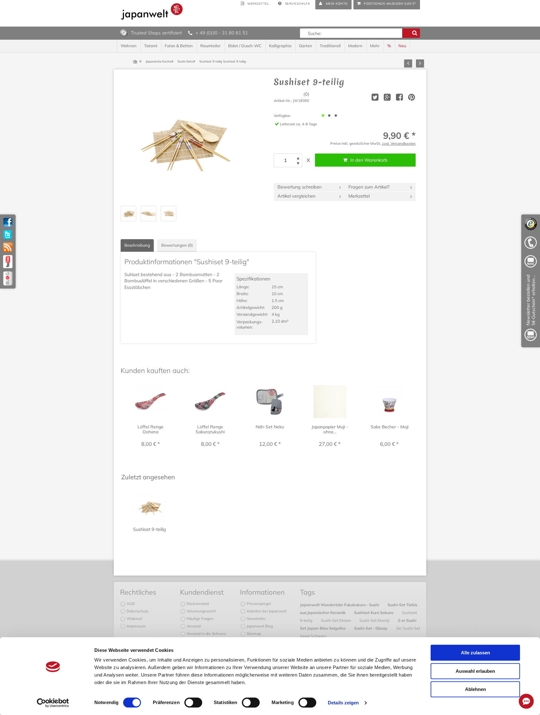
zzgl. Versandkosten (399, 143)
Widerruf (134, 618)
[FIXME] (530, 309)
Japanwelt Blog (259, 626)
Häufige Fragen (199, 618)
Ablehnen (475, 689)
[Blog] (7, 278)
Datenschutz (137, 611)
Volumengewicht (201, 611)
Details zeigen (343, 702)
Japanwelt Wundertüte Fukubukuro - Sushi (340, 604)
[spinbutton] (285, 160)
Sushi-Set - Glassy (371, 628)
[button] (298, 158)
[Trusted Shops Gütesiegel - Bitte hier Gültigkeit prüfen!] (124, 32)
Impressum (136, 626)
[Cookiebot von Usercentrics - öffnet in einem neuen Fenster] (53, 702)
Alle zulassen (475, 652)
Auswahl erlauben (475, 671)
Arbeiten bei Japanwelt (266, 611)
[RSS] (7, 247)
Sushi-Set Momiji (374, 620)
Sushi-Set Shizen (336, 620)
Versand (193, 626)
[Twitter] (7, 234)
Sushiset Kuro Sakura (374, 612)
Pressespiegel (258, 603)
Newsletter (256, 618)
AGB (130, 603)
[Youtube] (7, 261)
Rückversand (197, 603)
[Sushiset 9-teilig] (183, 139)
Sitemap (253, 633)
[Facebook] (7, 222)
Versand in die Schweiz (206, 633)
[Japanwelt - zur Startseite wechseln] (152, 11)
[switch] (193, 702)
